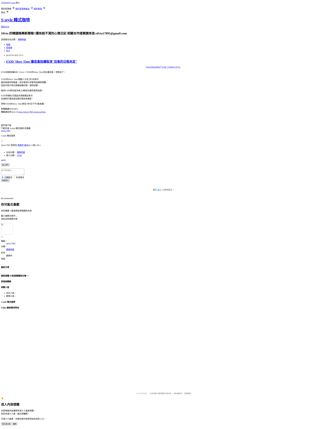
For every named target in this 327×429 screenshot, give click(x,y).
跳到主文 (5, 27)
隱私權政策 (178, 393)
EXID (19, 155)
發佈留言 (5, 180)
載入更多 (5, 165)
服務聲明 (187, 393)
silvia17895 (5, 131)
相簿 (8, 45)
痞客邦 (20, 145)
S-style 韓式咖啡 (15, 20)
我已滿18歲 (6, 424)
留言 (26, 145)
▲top (3, 160)
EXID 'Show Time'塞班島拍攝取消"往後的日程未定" (41, 61)
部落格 (9, 48)
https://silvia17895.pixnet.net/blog (32, 112)
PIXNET (144, 393)
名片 (8, 51)
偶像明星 (22, 39)
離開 (14, 424)
